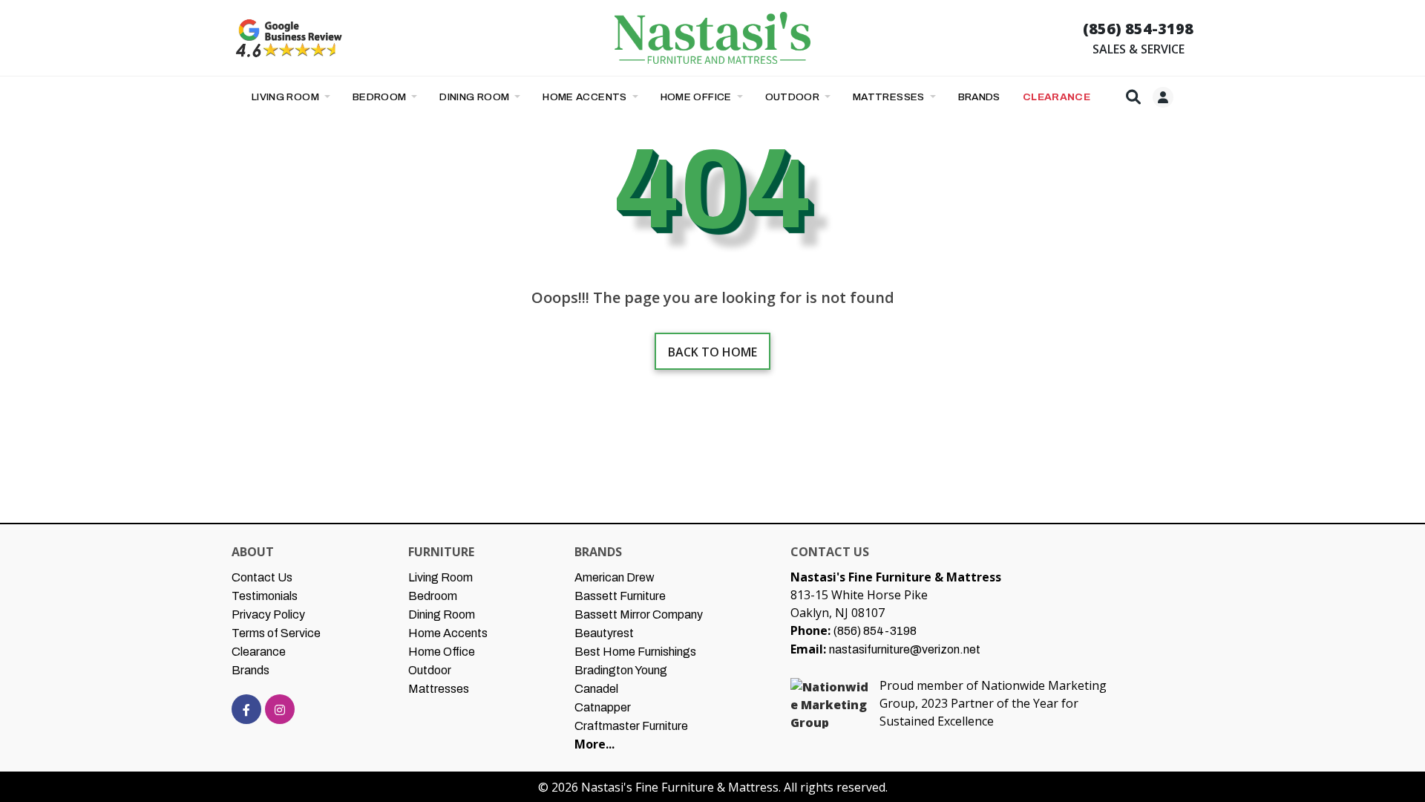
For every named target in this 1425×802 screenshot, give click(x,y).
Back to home (712, 352)
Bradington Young (620, 670)
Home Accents (586, 96)
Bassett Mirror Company (638, 614)
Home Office (698, 96)
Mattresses (890, 96)
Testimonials (265, 596)
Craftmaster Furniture (631, 726)
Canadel (596, 688)
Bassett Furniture (620, 596)
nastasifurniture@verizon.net (904, 649)
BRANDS (979, 96)
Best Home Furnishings (635, 651)
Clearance (259, 651)
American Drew (614, 577)
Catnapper (602, 707)
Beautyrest (604, 633)
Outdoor (793, 96)
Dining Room (475, 96)
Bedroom (381, 96)
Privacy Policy (268, 614)
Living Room (287, 96)
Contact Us (262, 577)
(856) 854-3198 (1138, 29)
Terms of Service (276, 633)
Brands (250, 670)
